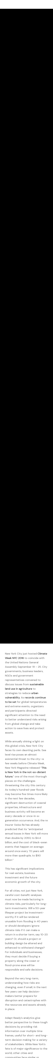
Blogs (6, 307)
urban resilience (13, 311)
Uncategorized (21, 307)
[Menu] (48, 4)
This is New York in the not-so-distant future (26, 772)
